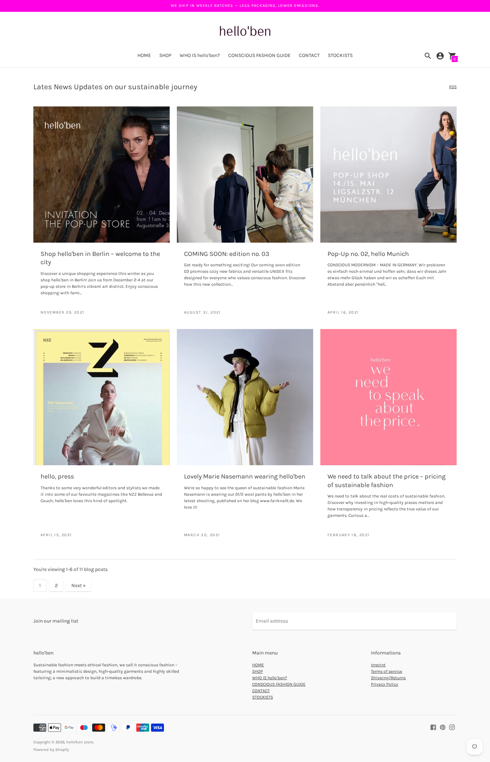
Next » (78, 585)
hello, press (57, 476)
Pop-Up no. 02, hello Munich (368, 254)
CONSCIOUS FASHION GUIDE (259, 55)
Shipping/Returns (388, 677)
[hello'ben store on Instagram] (452, 727)
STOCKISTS (340, 55)
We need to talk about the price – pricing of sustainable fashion (387, 480)
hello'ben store (79, 742)
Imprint (378, 664)
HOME (144, 55)
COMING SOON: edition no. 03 (226, 254)
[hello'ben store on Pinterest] (443, 727)
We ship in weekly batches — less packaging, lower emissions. (245, 5)
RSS (453, 87)
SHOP (165, 55)
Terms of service (386, 671)
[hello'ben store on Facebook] (433, 727)
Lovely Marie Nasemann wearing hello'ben (244, 476)
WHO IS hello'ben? (200, 55)
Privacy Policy (384, 684)
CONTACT (309, 55)
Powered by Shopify (51, 749)
